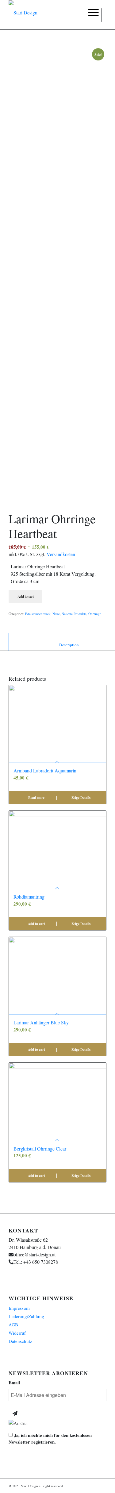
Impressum (19, 1308)
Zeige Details (80, 797)
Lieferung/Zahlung (26, 1316)
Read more (35, 797)
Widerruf (17, 1333)
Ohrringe (94, 613)
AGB (13, 1324)
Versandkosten (61, 554)
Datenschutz (20, 1341)
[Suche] (76, 12)
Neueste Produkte (74, 613)
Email (14, 1382)
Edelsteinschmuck (38, 613)
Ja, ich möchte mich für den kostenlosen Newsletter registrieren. (50, 1438)
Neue (56, 613)
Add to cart (25, 596)
